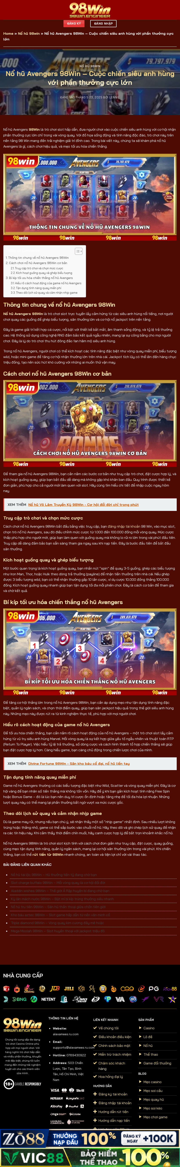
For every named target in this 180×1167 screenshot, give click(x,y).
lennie (114, 97)
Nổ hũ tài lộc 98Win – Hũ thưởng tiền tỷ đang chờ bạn (54, 874)
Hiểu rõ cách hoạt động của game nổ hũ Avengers (48, 283)
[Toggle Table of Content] (76, 251)
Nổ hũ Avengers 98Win (23, 313)
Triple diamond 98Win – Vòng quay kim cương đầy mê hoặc (57, 923)
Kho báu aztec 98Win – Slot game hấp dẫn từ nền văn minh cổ (60, 915)
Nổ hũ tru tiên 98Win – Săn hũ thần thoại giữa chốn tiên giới (58, 907)
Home (8, 33)
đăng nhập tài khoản (124, 526)
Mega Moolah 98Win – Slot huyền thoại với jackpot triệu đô (58, 931)
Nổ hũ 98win (29, 33)
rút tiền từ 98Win (47, 854)
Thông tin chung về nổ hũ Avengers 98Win (39, 258)
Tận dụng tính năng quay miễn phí (38, 288)
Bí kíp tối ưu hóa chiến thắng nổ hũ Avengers (41, 278)
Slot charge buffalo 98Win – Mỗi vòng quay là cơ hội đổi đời (58, 882)
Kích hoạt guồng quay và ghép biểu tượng (44, 273)
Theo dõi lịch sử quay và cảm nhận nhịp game (46, 292)
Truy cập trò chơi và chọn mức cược (39, 268)
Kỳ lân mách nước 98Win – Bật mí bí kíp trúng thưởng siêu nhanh (62, 899)
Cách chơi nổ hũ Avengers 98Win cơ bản (38, 263)
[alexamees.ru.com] (90, 10)
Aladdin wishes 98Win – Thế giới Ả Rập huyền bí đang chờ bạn (60, 890)
